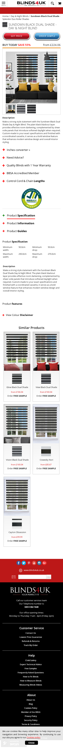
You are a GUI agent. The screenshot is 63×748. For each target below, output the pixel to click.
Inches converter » (18, 150)
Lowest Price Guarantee (31, 637)
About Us (30, 700)
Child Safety (30, 660)
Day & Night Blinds (19, 16)
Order (17, 395)
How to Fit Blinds (30, 676)
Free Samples (31, 668)
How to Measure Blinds (31, 680)
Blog (31, 704)
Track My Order (31, 645)
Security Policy (30, 720)
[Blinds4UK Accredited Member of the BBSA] (31, 198)
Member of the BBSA (30, 712)
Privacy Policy (31, 716)
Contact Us (31, 633)
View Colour (19, 315)
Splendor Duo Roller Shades (15, 19)
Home (5, 16)
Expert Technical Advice (31, 664)
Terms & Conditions (31, 724)
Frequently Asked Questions (31, 672)
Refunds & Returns (31, 641)
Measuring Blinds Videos (30, 684)
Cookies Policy (30, 708)
